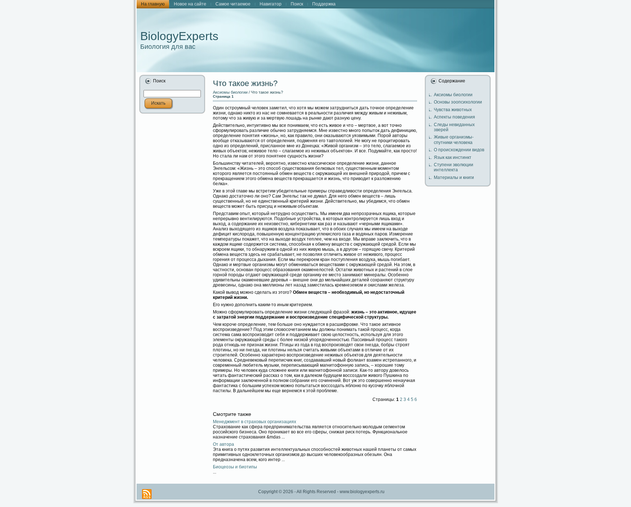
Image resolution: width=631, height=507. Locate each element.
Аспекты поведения (454, 117)
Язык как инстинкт (452, 157)
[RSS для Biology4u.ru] (147, 494)
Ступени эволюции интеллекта (453, 167)
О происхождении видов (459, 149)
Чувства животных (453, 109)
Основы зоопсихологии (458, 102)
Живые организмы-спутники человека (454, 139)
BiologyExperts (179, 36)
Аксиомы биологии (230, 92)
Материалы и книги (454, 177)
